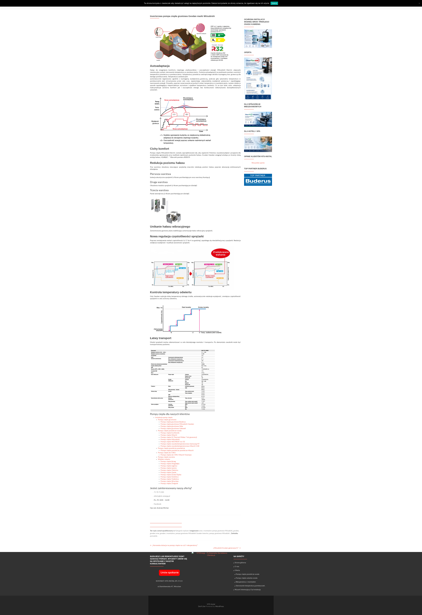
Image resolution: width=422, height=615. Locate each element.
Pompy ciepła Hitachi (169, 435)
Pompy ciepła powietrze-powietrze (171, 448)
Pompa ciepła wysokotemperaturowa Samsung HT (180, 444)
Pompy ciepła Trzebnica (170, 479)
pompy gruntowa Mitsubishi (219, 533)
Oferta (237, 570)
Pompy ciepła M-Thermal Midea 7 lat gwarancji (179, 437)
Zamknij (274, 3)
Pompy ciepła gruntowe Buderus (173, 422)
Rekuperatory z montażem (246, 582)
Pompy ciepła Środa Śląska (171, 475)
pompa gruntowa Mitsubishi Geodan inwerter (192, 533)
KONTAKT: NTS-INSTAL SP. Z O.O (169, 581)
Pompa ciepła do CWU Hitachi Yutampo (176, 455)
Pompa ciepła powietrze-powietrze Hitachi (177, 450)
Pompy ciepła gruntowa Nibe (172, 426)
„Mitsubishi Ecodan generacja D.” (227, 548)
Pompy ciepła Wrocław (170, 481)
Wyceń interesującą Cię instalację (248, 589)
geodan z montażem (167, 533)
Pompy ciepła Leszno (169, 468)
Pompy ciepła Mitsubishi (170, 439)
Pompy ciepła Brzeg (168, 461)
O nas (237, 566)
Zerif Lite (202, 606)
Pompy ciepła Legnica (169, 466)
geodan (236, 531)
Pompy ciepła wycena (166, 457)
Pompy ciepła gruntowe (167, 420)
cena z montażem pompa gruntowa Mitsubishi (215, 531)
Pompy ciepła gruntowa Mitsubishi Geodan (177, 424)
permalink (154, 536)
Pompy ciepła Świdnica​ (169, 477)
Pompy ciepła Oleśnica (169, 470)
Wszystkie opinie (258, 163)
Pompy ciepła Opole (168, 472)
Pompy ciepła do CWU (167, 453)
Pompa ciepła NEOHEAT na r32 (173, 442)
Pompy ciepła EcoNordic (170, 433)
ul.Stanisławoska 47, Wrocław (169, 586)
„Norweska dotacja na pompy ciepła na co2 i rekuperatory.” (174, 545)
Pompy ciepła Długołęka (170, 464)
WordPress (219, 606)
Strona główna (240, 563)
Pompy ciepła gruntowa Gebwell (173, 428)
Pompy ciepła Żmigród (169, 483)
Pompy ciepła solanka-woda (246, 578)
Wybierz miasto (164, 459)
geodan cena (154, 533)
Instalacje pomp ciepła (163, 417)
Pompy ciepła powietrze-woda (169, 431)
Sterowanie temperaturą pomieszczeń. (250, 586)
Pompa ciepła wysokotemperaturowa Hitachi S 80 (180, 446)
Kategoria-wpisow (182, 531)
